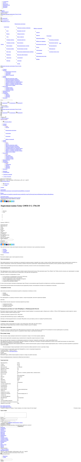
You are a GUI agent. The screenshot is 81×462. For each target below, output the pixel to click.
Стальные (18, 197)
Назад (7, 126)
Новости (7, 94)
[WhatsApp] (10, 201)
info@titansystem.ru (6, 181)
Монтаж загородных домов (11, 78)
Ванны (51, 194)
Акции (4, 76)
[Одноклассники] (3, 201)
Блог (2, 443)
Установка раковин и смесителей (13, 80)
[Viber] (8, 201)
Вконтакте (7, 183)
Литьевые (10, 197)
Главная (4, 69)
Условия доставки (9, 88)
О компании (5, 93)
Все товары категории (5, 405)
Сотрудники (3, 430)
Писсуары (26, 194)
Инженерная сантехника (11, 71)
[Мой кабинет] (1, 104)
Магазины (5, 92)
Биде (2, 194)
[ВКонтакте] (1, 201)
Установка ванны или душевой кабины (14, 81)
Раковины (41, 194)
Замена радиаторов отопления (12, 79)
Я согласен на (12, 422)
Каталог (5, 70)
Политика (8, 96)
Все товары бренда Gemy (6, 406)
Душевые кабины (46, 194)
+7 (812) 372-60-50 (4, 11)
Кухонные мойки (20, 194)
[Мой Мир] (5, 201)
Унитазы (32, 194)
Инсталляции (13, 194)
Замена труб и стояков (10, 85)
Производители (6, 91)
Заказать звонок (4, 119)
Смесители (36, 194)
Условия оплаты (9, 87)
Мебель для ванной (10, 75)
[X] (6, 201)
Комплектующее (4, 197)
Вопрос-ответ (3, 444)
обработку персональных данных (15, 422)
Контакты (5, 97)
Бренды (2, 445)
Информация (3, 435)
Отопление (8, 73)
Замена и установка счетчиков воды (13, 83)
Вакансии (3, 432)
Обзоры (2, 446)
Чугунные (14, 197)
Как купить (5, 86)
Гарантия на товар (9, 89)
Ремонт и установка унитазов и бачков (14, 84)
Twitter (6, 185)
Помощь (2, 436)
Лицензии (8, 95)
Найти (2, 460)
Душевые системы (7, 194)
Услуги (4, 77)
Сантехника (8, 72)
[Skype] (12, 201)
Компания (3, 427)
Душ (29, 194)
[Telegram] (13, 201)
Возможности (3, 441)
